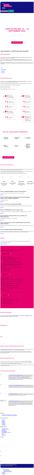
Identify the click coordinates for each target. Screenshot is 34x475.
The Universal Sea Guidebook (6, 432)
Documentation (4, 431)
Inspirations (3, 473)
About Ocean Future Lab (5, 429)
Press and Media (4, 430)
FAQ (2, 433)
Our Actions (3, 419)
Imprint (3, 434)
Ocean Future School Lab (7, 5)
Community (3, 8)
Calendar (3, 7)
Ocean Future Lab (6, 470)
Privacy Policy (4, 435)
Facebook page (27, 241)
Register (14, 446)
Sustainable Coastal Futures (8, 6)
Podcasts (3, 422)
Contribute (3, 423)
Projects (3, 3)
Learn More (2, 194)
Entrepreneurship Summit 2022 (6, 349)
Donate (3, 420)
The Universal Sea (6, 4)
